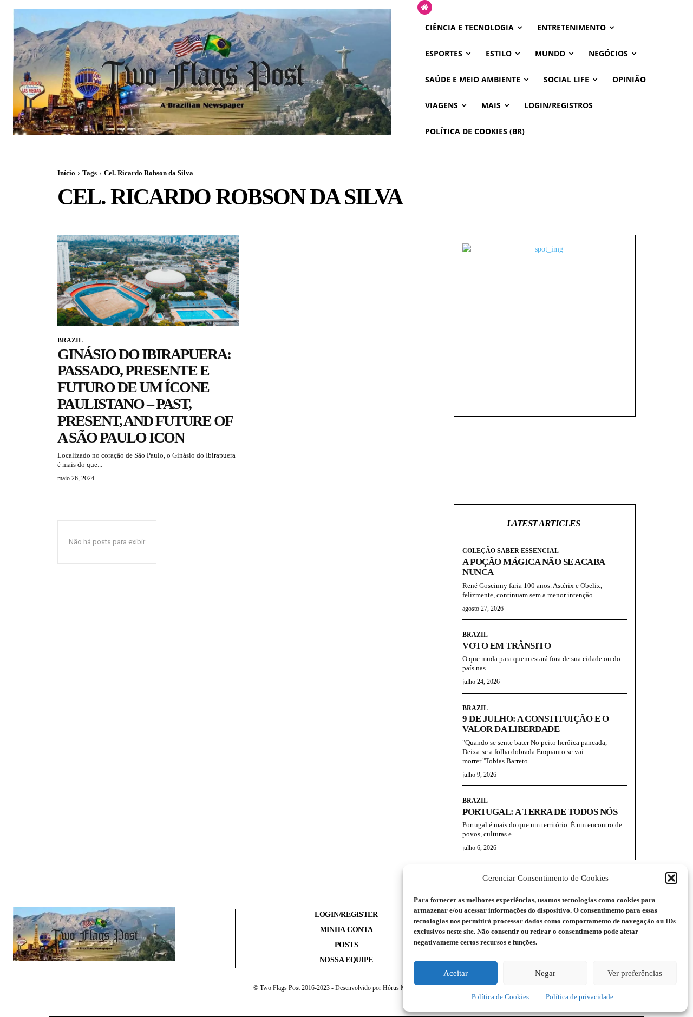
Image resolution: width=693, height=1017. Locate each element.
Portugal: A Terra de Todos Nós (539, 812)
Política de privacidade (579, 997)
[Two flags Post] (202, 72)
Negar (545, 973)
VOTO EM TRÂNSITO (506, 645)
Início (66, 173)
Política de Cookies (500, 997)
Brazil (70, 340)
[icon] (424, 8)
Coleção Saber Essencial (510, 550)
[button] (671, 878)
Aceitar (455, 973)
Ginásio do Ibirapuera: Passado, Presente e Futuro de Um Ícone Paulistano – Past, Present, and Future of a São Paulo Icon (144, 396)
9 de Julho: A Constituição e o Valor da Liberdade (535, 724)
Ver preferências (634, 973)
